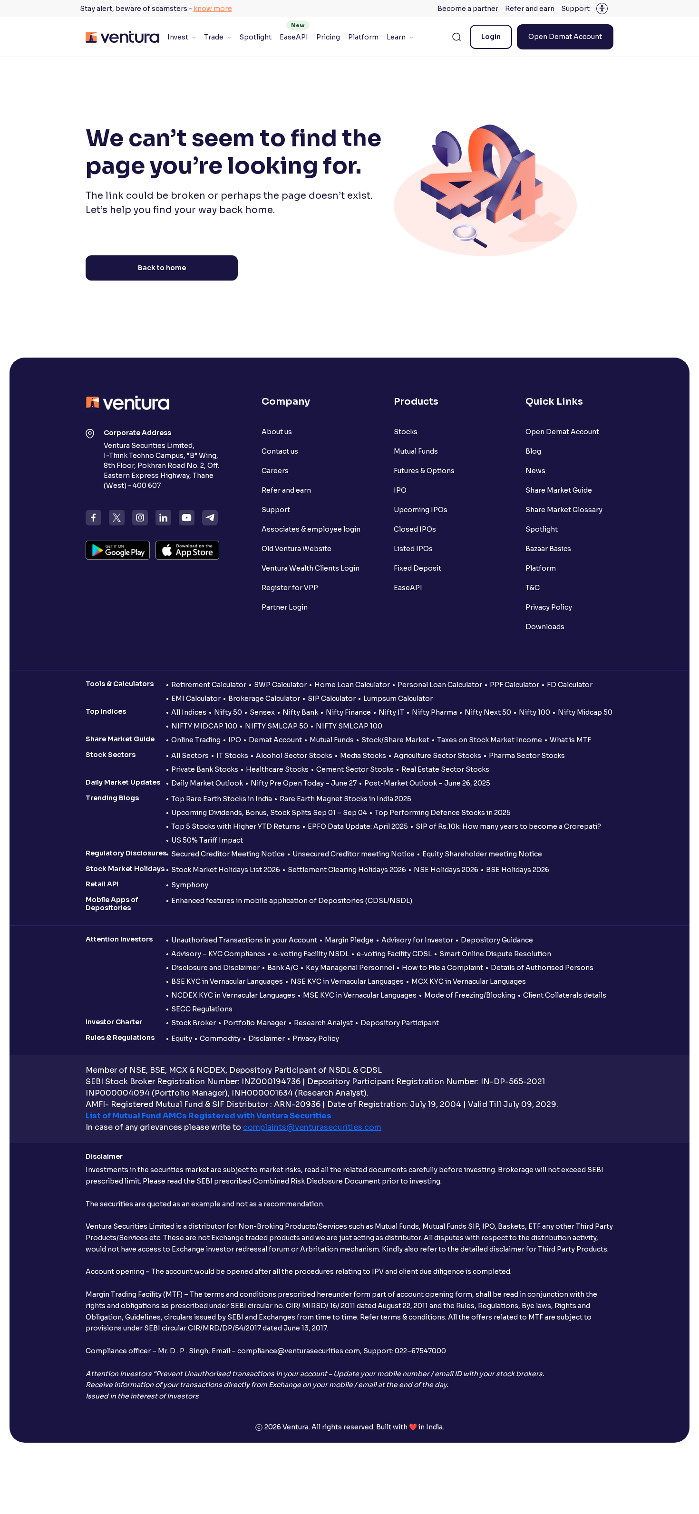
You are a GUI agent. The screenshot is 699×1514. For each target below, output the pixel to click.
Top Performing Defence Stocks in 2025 (443, 812)
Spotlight (255, 37)
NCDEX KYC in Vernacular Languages (233, 995)
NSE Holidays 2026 (446, 869)
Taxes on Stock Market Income (489, 740)
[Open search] (456, 37)
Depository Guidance (497, 940)
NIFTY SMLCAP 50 (276, 726)
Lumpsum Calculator (398, 698)
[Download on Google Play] (118, 550)
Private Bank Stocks (204, 769)
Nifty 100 (534, 712)
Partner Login (285, 607)
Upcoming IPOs (420, 509)
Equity (181, 1038)
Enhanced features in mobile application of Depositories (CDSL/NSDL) (291, 900)
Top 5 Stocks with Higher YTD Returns (235, 826)
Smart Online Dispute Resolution (495, 954)
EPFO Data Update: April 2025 (358, 826)
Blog (533, 451)
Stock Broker (193, 1023)
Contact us (280, 451)
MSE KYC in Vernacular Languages (360, 995)
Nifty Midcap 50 (585, 712)
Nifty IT (391, 712)
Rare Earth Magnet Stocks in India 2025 (345, 799)
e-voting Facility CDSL (394, 954)
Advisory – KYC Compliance (218, 954)
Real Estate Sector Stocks (445, 769)
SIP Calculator (332, 698)
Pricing (328, 37)
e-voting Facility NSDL (311, 954)
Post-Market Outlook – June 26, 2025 (427, 783)
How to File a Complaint (442, 967)
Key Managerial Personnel (350, 967)
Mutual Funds (416, 451)
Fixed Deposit (417, 568)
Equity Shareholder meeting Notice (482, 854)
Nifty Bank (300, 712)
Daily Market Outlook (207, 783)
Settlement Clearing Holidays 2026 (347, 869)
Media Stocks (363, 755)
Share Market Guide (558, 490)
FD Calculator (569, 684)
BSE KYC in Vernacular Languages (227, 981)
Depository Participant (399, 1023)
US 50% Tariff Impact (207, 840)
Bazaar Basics (548, 548)
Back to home (162, 267)
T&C (532, 587)
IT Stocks (232, 755)
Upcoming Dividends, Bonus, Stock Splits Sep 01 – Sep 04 (269, 812)
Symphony (189, 885)
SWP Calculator (280, 684)
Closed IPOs (415, 529)
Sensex (262, 712)
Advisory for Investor (417, 940)
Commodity (220, 1038)
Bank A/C (282, 967)
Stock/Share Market (395, 740)
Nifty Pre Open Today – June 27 (304, 783)
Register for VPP (290, 587)
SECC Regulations (202, 1009)
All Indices (188, 712)
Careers (275, 470)
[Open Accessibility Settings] (602, 8)
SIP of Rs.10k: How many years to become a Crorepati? (508, 826)
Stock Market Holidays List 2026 (225, 869)
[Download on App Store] (187, 550)
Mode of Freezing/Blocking (469, 995)
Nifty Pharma (434, 712)
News (535, 470)
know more (213, 8)
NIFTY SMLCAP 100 (349, 726)
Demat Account (275, 740)
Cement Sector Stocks (355, 769)
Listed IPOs (413, 548)
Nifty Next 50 (488, 712)
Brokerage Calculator (264, 698)
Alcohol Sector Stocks (294, 755)
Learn (396, 37)
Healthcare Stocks (277, 769)
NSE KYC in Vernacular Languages (347, 981)
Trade (213, 37)
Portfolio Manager (254, 1023)
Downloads (544, 626)
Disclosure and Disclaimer (215, 967)
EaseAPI (294, 37)
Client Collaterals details (564, 995)
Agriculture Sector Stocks (437, 755)
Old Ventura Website (296, 548)
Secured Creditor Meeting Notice (228, 854)
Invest (177, 37)
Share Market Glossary (563, 509)
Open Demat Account (565, 36)
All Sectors (190, 755)
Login (491, 36)
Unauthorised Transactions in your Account (244, 940)
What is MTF (570, 740)
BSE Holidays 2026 (517, 869)
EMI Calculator (196, 698)
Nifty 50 (228, 712)
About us (277, 431)
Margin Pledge (349, 940)
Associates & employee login (311, 529)
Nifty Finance (348, 712)
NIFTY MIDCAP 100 (204, 726)
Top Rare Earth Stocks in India (221, 799)
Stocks (405, 431)
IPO (400, 490)
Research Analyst (323, 1023)
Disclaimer (266, 1038)
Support (575, 8)
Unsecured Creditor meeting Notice (353, 854)
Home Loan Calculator (352, 684)
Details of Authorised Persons (542, 967)
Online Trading (196, 740)
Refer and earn (529, 8)
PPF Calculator (514, 684)
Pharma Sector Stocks (527, 755)
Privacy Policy (548, 607)
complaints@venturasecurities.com (312, 1127)
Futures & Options (424, 470)
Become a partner (467, 8)
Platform (363, 37)
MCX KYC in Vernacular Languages (468, 981)
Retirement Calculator (208, 684)
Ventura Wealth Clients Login (310, 568)
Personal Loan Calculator (440, 684)
